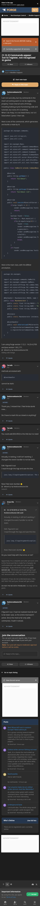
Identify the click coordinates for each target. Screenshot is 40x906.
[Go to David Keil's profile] (4, 727)
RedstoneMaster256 (12, 70)
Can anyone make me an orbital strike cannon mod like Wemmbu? (21, 788)
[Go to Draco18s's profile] (4, 503)
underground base (15, 805)
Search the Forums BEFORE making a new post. (17, 42)
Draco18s (10, 502)
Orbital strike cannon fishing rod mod (22, 749)
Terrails (9, 365)
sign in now (15, 640)
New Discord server (13, 680)
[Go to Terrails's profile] (4, 366)
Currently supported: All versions (18, 49)
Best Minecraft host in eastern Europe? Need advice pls (19, 728)
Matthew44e (13, 774)
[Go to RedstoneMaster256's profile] (3, 71)
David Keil (13, 744)
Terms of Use (11, 897)
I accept (33, 894)
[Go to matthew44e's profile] (4, 774)
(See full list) (31, 820)
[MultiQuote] (3, 358)
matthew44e (14, 782)
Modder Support (16, 72)
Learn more (4, 4)
